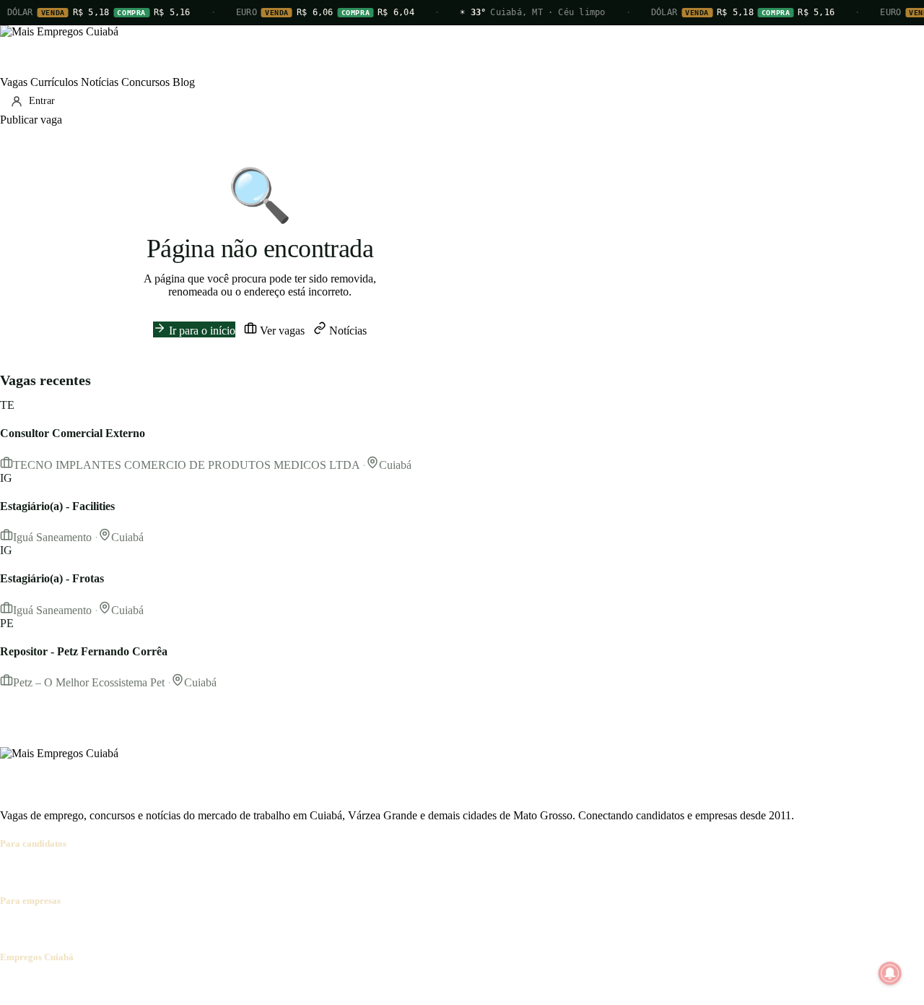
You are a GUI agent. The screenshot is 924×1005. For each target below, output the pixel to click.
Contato (88, 985)
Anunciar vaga (33, 929)
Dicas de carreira (346, 872)
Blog (184, 82)
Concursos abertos (179, 872)
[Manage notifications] (890, 973)
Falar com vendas (277, 929)
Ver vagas (281, 330)
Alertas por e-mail (264, 872)
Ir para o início (200, 330)
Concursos (145, 82)
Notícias (99, 82)
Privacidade (205, 985)
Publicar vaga (31, 119)
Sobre (13, 985)
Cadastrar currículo (91, 872)
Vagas (13, 82)
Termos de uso (142, 985)
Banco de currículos (115, 929)
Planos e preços (199, 929)
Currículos (54, 82)
